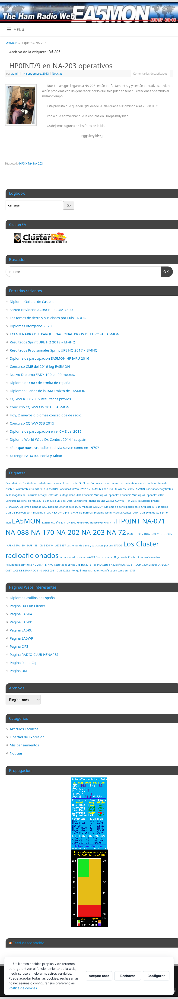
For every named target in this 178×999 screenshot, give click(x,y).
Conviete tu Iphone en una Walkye (93, 500)
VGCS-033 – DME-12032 (56, 570)
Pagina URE (19, 670)
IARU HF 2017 (135, 534)
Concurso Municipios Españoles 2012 (142, 495)
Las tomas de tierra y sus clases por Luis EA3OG (48, 317)
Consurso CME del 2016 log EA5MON (40, 366)
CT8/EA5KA (12, 506)
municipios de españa (73, 557)
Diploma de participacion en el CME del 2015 (46, 431)
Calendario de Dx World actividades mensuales (33, 483)
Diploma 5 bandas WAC (33, 506)
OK (165, 272)
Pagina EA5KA (21, 614)
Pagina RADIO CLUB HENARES (34, 654)
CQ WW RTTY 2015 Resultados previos (40, 398)
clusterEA (76, 483)
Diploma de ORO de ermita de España (40, 382)
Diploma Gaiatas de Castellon (33, 301)
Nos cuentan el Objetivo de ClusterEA (118, 557)
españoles (57, 522)
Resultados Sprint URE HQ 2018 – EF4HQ (42, 342)
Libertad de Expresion (27, 737)
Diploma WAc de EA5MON (78, 512)
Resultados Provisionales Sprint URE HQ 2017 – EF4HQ (54, 350)
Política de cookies (23, 988)
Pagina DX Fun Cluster (27, 605)
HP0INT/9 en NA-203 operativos (60, 65)
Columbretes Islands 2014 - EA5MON (36, 489)
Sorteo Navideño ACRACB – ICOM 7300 (41, 309)
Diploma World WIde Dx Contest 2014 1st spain (48, 439)
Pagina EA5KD (21, 622)
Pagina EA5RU (21, 630)
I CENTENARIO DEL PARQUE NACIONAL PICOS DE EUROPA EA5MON (64, 334)
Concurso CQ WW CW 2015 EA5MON (39, 407)
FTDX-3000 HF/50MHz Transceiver (83, 522)
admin (15, 74)
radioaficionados (150, 557)
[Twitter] (165, 9)
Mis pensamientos (24, 745)
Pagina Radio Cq (23, 662)
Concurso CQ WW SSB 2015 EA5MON (123, 489)
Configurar (156, 976)
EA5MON (11, 43)
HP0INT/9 (25, 163)
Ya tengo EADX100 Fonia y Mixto (36, 455)
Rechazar (127, 976)
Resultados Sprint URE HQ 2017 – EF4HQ (29, 564)
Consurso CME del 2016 (59, 500)
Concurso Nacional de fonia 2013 (25, 500)
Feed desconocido (28, 942)
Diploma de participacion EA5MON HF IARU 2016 (49, 358)
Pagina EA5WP (21, 638)
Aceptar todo (99, 976)
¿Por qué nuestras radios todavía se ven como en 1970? (54, 447)
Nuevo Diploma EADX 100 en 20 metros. (42, 374)
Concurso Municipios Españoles (100, 495)
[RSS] (172, 9)
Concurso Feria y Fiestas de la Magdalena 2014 (53, 495)
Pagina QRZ (19, 646)
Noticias (57, 74)
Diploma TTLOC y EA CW (47, 512)
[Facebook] (159, 9)
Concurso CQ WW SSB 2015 (32, 423)
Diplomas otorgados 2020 (31, 325)
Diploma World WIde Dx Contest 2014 (116, 512)
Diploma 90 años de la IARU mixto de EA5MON (48, 390)
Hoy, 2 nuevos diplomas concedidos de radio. (46, 415)
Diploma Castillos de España (32, 597)
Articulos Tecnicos (24, 728)
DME (142, 512)
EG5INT (45, 522)
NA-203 (38, 163)
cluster (66, 483)
